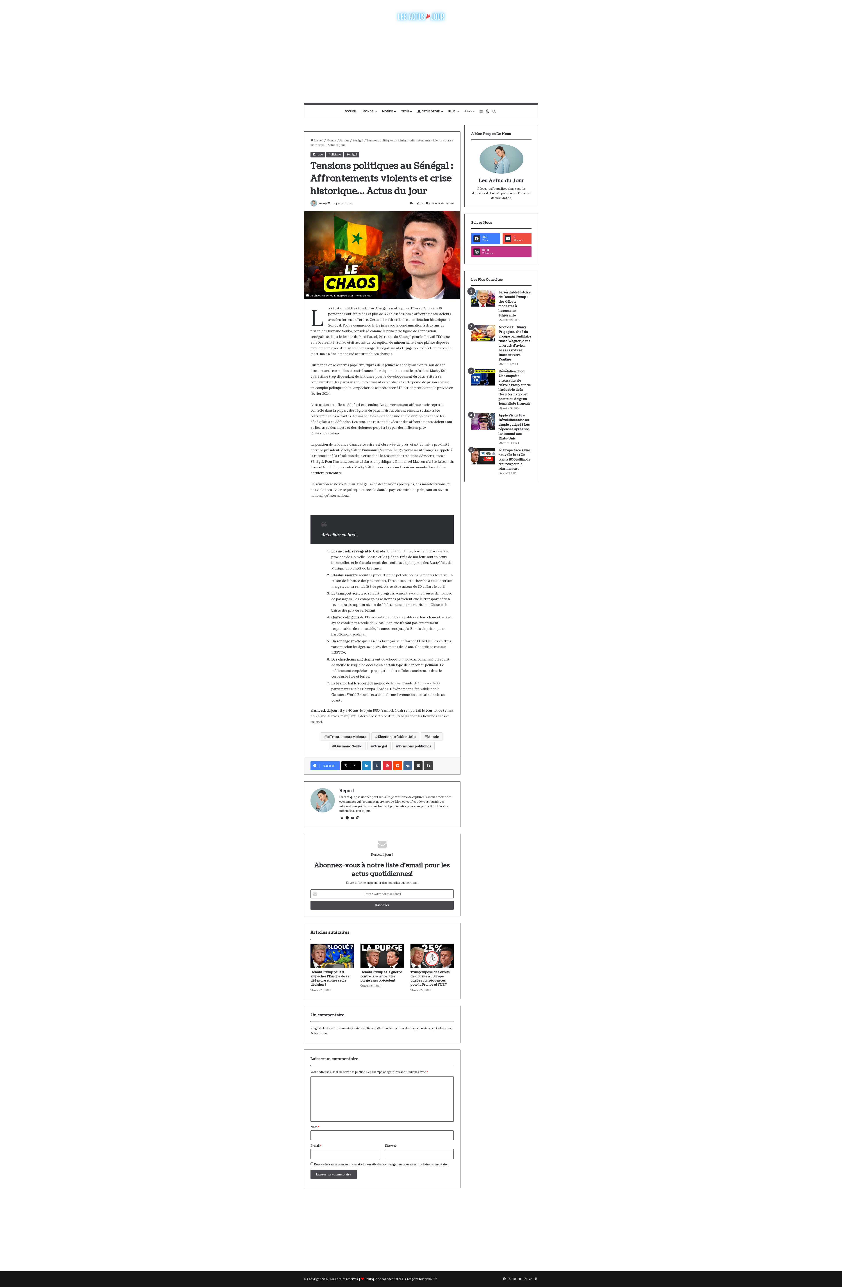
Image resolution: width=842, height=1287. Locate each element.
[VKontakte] (407, 765)
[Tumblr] (377, 765)
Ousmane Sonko (348, 746)
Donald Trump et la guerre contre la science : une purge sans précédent (381, 976)
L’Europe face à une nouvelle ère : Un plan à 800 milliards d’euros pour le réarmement (514, 459)
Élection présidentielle (397, 736)
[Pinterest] (387, 765)
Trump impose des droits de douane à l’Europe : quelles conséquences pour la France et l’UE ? (430, 978)
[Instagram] (357, 818)
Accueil (350, 111)
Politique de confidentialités (384, 1279)
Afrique (344, 140)
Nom (314, 1127)
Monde (367, 111)
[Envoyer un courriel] (329, 203)
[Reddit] (397, 765)
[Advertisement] (421, 63)
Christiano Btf (427, 1279)
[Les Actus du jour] (420, 16)
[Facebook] (347, 818)
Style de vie (430, 111)
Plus (451, 111)
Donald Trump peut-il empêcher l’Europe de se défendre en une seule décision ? (330, 978)
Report (322, 203)
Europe (318, 154)
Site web (391, 1146)
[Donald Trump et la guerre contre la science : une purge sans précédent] (382, 956)
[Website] (341, 818)
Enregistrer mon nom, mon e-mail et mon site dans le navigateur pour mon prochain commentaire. (381, 1164)
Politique (334, 154)
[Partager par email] (418, 765)
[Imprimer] (428, 765)
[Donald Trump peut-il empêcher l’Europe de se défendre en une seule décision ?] (332, 956)
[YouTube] (352, 818)
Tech (405, 111)
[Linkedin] (366, 765)
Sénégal (358, 140)
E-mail (316, 1146)
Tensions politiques (415, 746)
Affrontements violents (346, 736)
